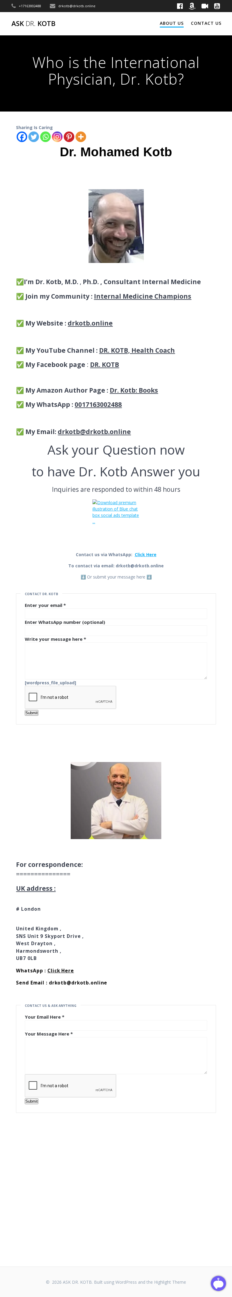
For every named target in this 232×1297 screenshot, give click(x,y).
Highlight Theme (170, 1282)
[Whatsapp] (45, 136)
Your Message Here (49, 1034)
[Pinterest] (69, 136)
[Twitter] (33, 136)
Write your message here (55, 639)
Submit (31, 713)
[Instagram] (57, 136)
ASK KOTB (33, 23)
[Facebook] (22, 136)
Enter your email (45, 605)
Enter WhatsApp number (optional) (65, 622)
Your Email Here (44, 1017)
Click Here (145, 554)
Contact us (206, 23)
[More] (81, 136)
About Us (172, 23)
